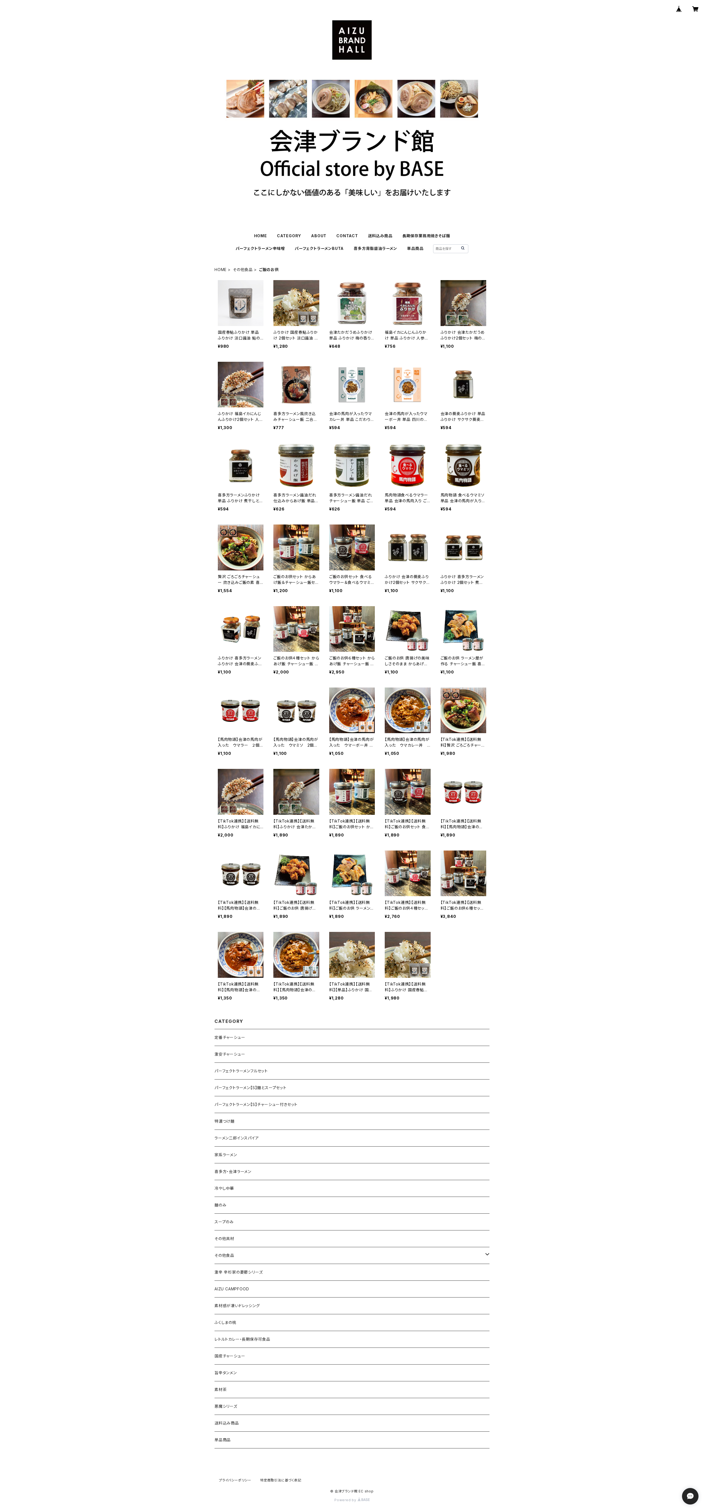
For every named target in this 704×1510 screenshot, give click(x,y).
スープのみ (224, 1221)
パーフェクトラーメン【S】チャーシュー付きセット (256, 1104)
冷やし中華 (224, 1188)
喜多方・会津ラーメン (233, 1171)
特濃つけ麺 (225, 1121)
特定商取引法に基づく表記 (280, 1480)
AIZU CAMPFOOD (232, 1289)
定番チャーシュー (230, 1037)
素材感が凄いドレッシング (237, 1305)
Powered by (346, 1500)
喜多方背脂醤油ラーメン (375, 248)
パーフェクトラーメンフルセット (241, 1071)
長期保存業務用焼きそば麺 (426, 235)
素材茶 (221, 1389)
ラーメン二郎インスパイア (237, 1138)
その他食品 (243, 269)
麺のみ (220, 1205)
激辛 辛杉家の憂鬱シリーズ (239, 1272)
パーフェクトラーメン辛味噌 (260, 248)
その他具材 (224, 1238)
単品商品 (415, 248)
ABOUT (318, 235)
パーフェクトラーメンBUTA (319, 248)
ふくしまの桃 (226, 1322)
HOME (260, 235)
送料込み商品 (380, 235)
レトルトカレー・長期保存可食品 (242, 1339)
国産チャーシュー (230, 1356)
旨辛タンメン (226, 1372)
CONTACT (347, 235)
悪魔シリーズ (226, 1406)
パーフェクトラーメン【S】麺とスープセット (251, 1087)
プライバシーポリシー (235, 1480)
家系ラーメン (226, 1154)
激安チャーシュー (230, 1054)
